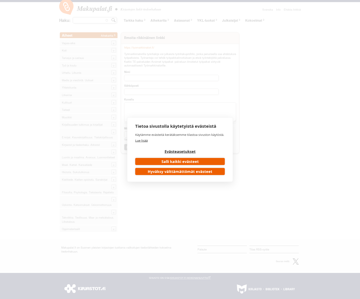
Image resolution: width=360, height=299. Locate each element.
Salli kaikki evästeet (180, 161)
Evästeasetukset (180, 151)
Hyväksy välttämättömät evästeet (180, 171)
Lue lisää (141, 140)
